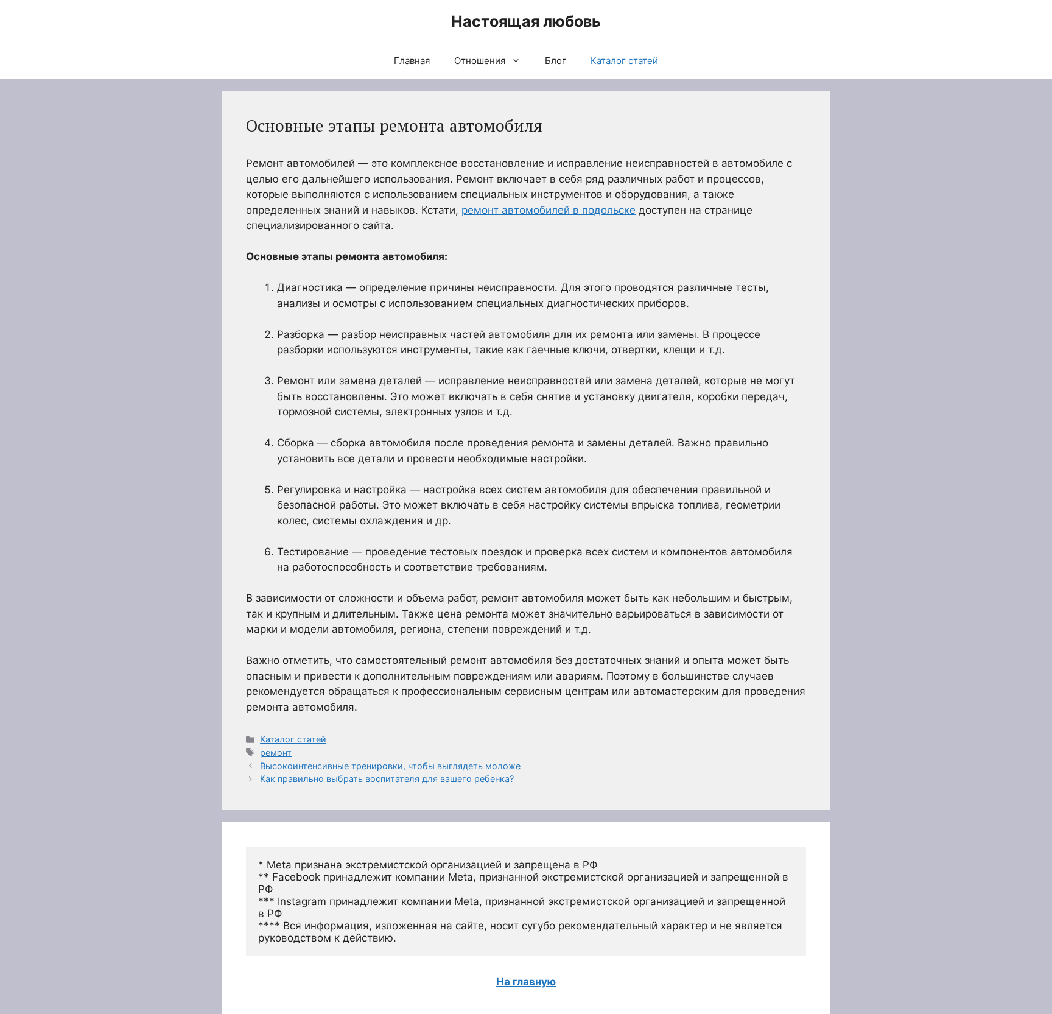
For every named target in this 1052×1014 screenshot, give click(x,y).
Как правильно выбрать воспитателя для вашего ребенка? (387, 778)
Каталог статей (624, 60)
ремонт (276, 752)
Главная (412, 60)
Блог (555, 60)
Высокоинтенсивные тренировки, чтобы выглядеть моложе (390, 766)
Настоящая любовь (526, 21)
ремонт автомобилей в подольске (548, 210)
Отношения (479, 60)
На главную (526, 982)
